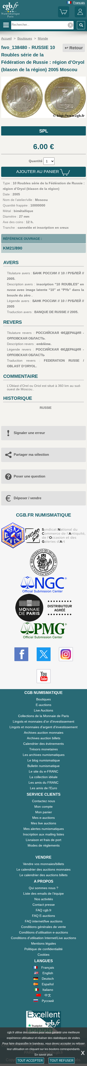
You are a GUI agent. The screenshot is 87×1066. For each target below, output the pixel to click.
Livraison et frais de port (43, 840)
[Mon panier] (63, 16)
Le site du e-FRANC (43, 771)
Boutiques (43, 699)
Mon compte (43, 806)
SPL (43, 131)
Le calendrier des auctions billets (43, 875)
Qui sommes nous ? (43, 888)
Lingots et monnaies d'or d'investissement (43, 721)
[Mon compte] (80, 16)
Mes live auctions (43, 823)
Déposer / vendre (27, 498)
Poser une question (29, 476)
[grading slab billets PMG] (43, 631)
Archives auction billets (43, 738)
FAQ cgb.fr (44, 910)
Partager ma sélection (31, 454)
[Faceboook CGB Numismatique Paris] (21, 654)
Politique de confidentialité (43, 949)
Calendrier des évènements (43, 744)
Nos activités (43, 899)
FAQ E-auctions (43, 916)
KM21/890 (12, 248)
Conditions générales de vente (43, 927)
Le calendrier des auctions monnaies (43, 869)
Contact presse (43, 904)
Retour (76, 48)
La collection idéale (43, 777)
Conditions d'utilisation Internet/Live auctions (43, 938)
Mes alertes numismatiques (43, 829)
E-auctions (43, 705)
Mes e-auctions (43, 818)
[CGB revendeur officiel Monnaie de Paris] (43, 608)
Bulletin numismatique (43, 766)
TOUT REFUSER (61, 1060)
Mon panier (43, 812)
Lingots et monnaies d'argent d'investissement (43, 727)
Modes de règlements (44, 845)
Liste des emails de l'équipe (43, 893)
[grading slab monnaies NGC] (43, 585)
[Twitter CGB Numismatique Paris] (44, 654)
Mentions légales (43, 943)
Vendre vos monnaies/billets (43, 864)
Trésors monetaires (43, 749)
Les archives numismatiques (43, 755)
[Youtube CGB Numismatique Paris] (44, 676)
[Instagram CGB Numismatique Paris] (66, 654)
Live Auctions (43, 710)
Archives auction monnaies (43, 732)
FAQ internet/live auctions (43, 921)
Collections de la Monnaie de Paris (43, 716)
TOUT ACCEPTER (30, 1060)
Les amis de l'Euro (43, 788)
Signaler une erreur (29, 433)
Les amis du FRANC (43, 782)
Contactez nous (43, 801)
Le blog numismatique (43, 760)
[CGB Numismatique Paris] (10, 17)
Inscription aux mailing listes (43, 834)
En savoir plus (43, 1054)
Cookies (43, 954)
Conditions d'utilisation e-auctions (43, 932)
